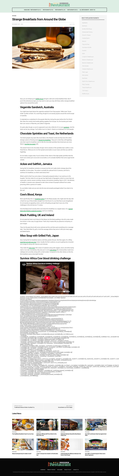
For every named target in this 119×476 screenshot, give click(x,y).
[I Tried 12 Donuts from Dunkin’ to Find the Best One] (47, 444)
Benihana (84, 26)
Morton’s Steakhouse (87, 63)
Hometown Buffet (86, 47)
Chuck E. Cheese (86, 35)
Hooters (84, 50)
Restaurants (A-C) (36, 9)
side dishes (53, 250)
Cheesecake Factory (87, 32)
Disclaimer (59, 469)
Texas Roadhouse (86, 87)
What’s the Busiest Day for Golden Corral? (21, 453)
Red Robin (84, 78)
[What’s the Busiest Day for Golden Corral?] (23, 444)
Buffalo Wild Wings (87, 29)
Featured (14, 15)
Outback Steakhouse (87, 69)
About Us (92, 9)
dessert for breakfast (45, 140)
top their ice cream (30, 144)
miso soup (32, 248)
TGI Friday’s (85, 90)
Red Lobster (85, 75)
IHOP (83, 53)
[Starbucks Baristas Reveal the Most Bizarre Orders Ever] (72, 424)
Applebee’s (85, 22)
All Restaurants (84, 9)
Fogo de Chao (85, 44)
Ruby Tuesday (85, 84)
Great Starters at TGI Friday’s (65, 407)
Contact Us (76, 469)
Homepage (42, 469)
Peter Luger (85, 72)
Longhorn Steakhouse (88, 56)
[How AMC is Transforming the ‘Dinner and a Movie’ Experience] (96, 444)
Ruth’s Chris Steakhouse (88, 81)
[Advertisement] (47, 84)
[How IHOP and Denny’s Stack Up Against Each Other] (96, 424)
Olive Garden (85, 66)
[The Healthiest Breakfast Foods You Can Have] (23, 424)
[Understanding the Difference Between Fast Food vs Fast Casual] (72, 444)
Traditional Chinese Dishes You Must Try (24, 407)
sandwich (66, 127)
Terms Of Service (51, 469)
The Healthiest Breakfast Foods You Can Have (23, 434)
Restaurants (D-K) (48, 9)
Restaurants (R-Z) (72, 9)
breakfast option (39, 199)
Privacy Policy (67, 469)
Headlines (27, 9)
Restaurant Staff (16, 24)
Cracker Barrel (85, 38)
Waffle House (39, 99)
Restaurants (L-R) (60, 9)
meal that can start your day (28, 242)
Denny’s (84, 41)
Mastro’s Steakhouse (87, 59)
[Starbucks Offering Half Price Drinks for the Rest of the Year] (47, 424)
